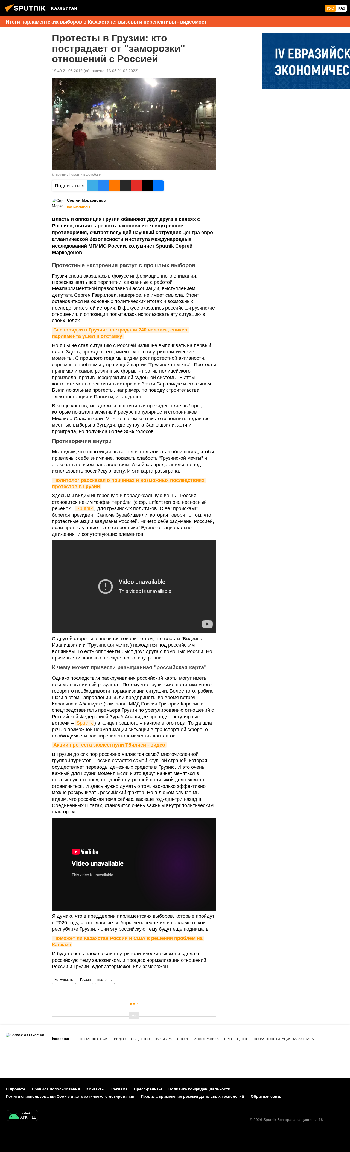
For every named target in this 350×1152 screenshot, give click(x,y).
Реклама (119, 1089)
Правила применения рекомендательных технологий (192, 1096)
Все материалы (78, 206)
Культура (163, 1039)
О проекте (15, 1089)
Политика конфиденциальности (199, 1089)
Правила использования (56, 1089)
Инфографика (206, 1039)
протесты (104, 980)
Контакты (95, 1089)
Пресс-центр (236, 1039)
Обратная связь (266, 1096)
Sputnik (84, 508)
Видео (120, 1039)
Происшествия (94, 1039)
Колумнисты (64, 980)
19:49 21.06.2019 (67, 70)
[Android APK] (22, 1116)
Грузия (85, 980)
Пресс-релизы (148, 1089)
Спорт (182, 1039)
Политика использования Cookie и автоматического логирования (70, 1096)
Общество (140, 1039)
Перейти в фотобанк (85, 174)
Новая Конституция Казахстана (284, 1039)
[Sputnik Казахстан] (27, 13)
